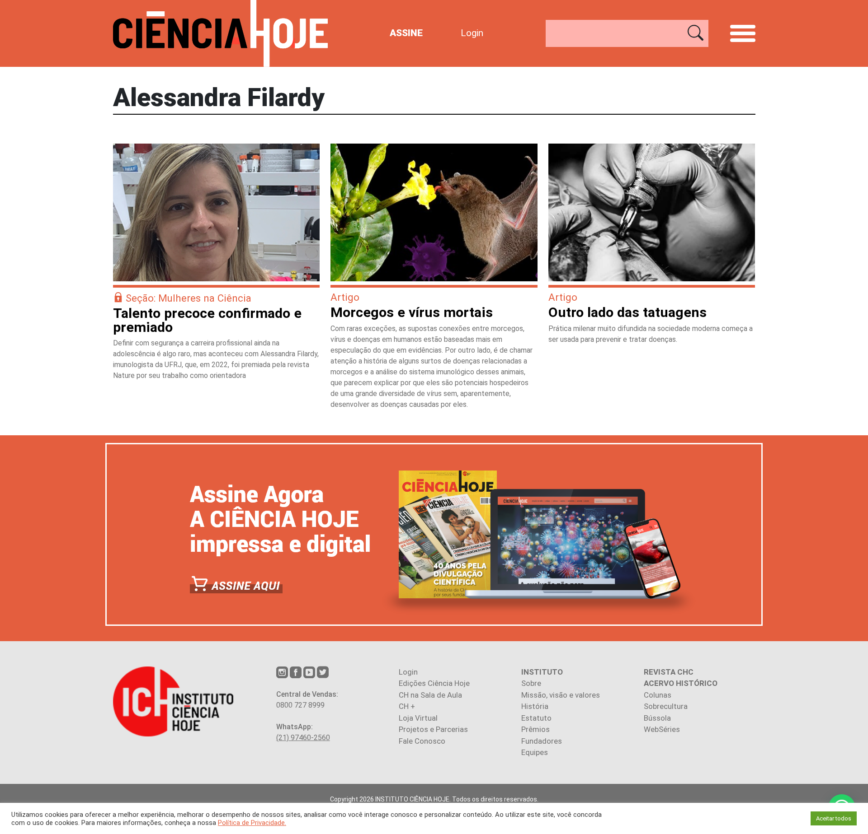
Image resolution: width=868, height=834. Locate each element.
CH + (407, 706)
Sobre (531, 683)
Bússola (657, 717)
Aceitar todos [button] (833, 818)
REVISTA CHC (668, 671)
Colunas (657, 694)
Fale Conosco (422, 740)
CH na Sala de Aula (430, 694)
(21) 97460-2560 (303, 737)
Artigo (344, 297)
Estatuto (536, 717)
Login (472, 33)
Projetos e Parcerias (433, 729)
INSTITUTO (542, 671)
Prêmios (535, 729)
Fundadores (541, 740)
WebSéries (662, 729)
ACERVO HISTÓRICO (680, 683)
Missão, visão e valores (560, 694)
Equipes (534, 752)
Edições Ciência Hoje (434, 683)
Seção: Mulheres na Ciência (188, 298)
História (534, 706)
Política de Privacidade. (252, 823)
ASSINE (406, 33)
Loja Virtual (418, 717)
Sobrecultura (666, 706)
